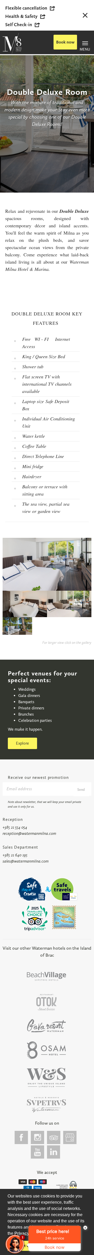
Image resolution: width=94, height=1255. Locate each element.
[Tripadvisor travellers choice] (34, 918)
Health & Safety (21, 16)
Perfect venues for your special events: (42, 676)
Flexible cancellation (26, 8)
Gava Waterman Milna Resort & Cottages (46, 1025)
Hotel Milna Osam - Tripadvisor (54, 1137)
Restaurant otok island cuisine (46, 1002)
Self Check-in (18, 24)
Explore (22, 743)
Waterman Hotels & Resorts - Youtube (37, 1152)
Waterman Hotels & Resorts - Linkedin (54, 1152)
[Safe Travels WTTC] (64, 889)
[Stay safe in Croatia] (31, 889)
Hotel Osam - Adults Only (46, 1050)
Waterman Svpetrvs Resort (46, 1077)
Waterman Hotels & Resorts (46, 1105)
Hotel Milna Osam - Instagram (37, 1137)
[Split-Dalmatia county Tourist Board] (64, 917)
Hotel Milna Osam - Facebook (21, 1137)
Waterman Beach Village (46, 976)
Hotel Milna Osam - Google (70, 1137)
